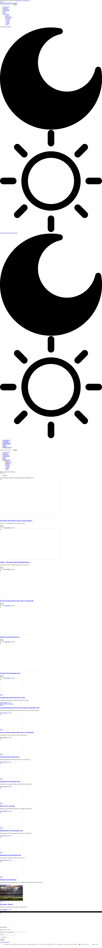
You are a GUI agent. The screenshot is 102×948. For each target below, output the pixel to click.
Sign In (13, 471)
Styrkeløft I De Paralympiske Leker (10, 673)
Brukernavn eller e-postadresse (6, 932)
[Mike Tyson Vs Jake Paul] (11, 802)
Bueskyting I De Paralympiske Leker (10, 855)
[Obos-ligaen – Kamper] (11, 900)
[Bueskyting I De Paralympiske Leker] (11, 851)
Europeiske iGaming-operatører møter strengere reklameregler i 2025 (19, 707)
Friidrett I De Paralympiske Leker (9, 637)
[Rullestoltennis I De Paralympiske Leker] (11, 826)
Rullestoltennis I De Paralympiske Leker (11, 830)
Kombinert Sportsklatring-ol (8, 879)
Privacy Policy (18, 0)
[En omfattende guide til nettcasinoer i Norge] (11, 693)
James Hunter (8, 527)
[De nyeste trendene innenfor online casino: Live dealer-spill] (21, 598)
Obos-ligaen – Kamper (6, 904)
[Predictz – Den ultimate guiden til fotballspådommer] (30, 559)
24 (4, 910)
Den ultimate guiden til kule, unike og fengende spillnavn (16, 520)
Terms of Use (27, 0)
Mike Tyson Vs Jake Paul (7, 806)
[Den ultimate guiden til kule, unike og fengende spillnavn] (30, 518)
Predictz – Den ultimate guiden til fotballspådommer (15, 562)
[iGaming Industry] (9, 3)
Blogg (1, 694)
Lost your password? (4, 942)
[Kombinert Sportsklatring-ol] (11, 875)
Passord (1, 934)
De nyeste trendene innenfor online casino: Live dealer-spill (16, 601)
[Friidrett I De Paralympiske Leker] (21, 634)
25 (5, 910)
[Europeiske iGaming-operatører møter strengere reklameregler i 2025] (7, 703)
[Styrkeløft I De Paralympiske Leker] (21, 670)
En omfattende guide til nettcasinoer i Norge (12, 697)
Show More (8, 26)
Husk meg (3, 937)
